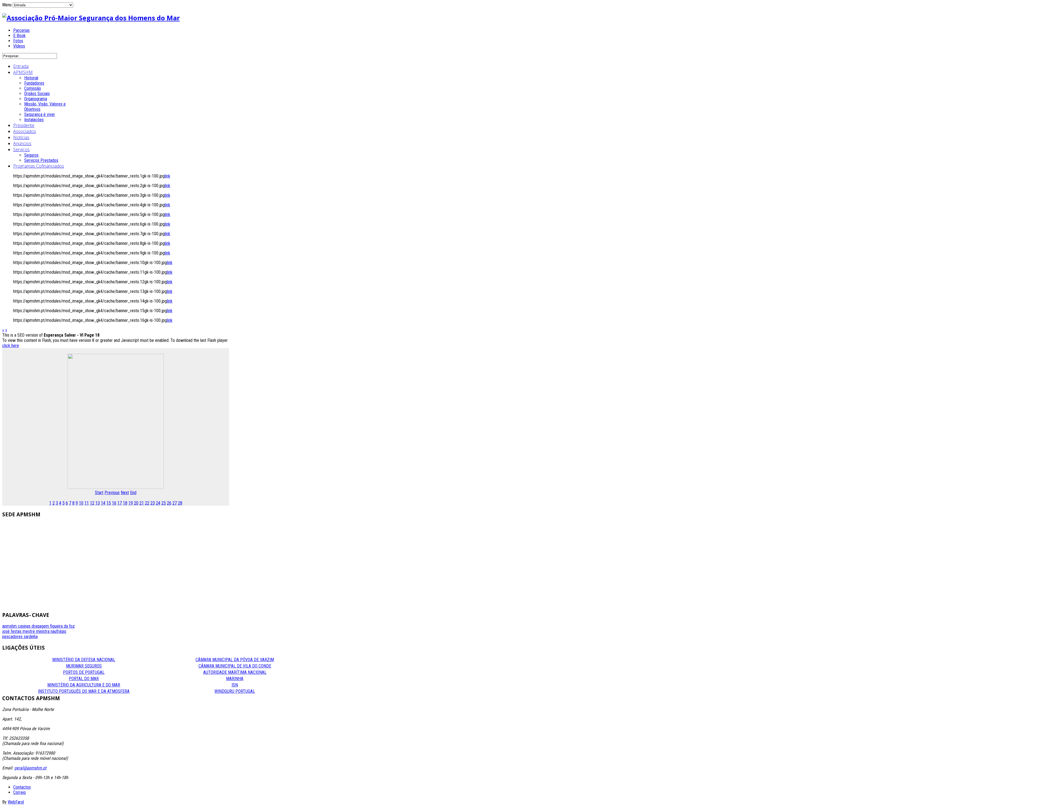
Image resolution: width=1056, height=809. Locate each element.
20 (136, 503)
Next (125, 492)
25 (163, 503)
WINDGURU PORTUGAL (235, 691)
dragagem (41, 626)
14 (103, 503)
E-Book (19, 35)
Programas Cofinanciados (38, 166)
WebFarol (16, 802)
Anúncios (22, 143)
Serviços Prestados (41, 160)
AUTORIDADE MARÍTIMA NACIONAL (234, 672)
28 (180, 503)
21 (141, 503)
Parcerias (21, 30)
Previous (112, 492)
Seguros (31, 155)
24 (158, 503)
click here (10, 345)
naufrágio (58, 631)
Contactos (22, 787)
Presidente (23, 125)
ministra (43, 631)
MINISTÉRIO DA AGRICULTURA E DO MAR (83, 685)
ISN (235, 685)
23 (152, 503)
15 (108, 503)
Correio (19, 792)
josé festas (12, 631)
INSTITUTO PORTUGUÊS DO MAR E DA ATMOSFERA (84, 691)
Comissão (32, 88)
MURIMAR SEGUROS (84, 666)
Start (99, 492)
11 (86, 503)
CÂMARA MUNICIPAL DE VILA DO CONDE (235, 666)
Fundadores (34, 83)
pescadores (13, 636)
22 (147, 503)
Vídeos (19, 46)
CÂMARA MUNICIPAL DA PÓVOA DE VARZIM (235, 659)
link (167, 176)
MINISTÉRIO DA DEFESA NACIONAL (83, 659)
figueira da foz (62, 626)
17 (119, 503)
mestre (29, 631)
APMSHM (23, 72)
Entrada (21, 66)
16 (114, 503)
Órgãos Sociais (37, 93)
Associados (24, 131)
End (133, 492)
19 (130, 503)
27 (174, 503)
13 (97, 503)
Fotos (18, 40)
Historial (31, 78)
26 (169, 503)
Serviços (21, 149)
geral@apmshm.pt (30, 768)
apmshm (10, 626)
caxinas (25, 626)
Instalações (34, 119)
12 (92, 503)
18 (125, 503)
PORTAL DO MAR (84, 678)
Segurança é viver (39, 114)
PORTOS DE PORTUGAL (84, 672)
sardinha (31, 636)
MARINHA (234, 678)
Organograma (35, 98)
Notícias (21, 137)
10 (81, 503)
